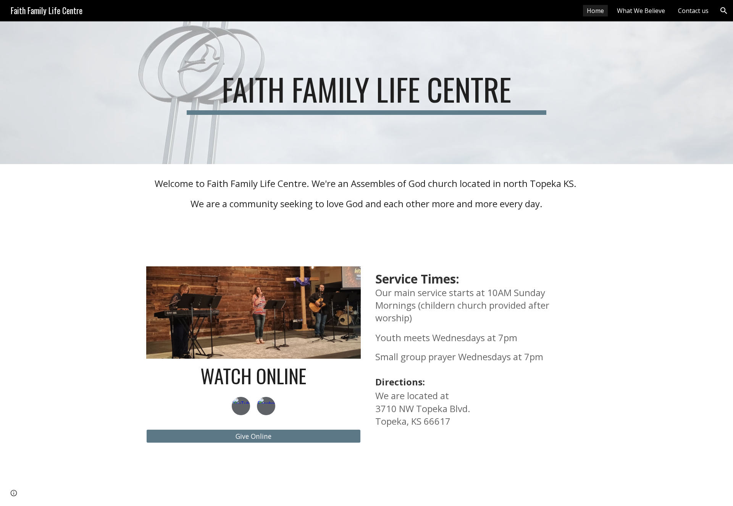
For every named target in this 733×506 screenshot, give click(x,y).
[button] (724, 11)
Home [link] (595, 10)
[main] (366, 93)
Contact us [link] (693, 10)
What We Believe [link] (641, 10)
